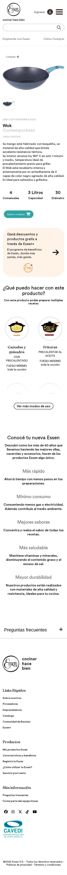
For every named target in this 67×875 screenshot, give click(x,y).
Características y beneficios (19, 755)
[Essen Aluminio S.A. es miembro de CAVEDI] (33, 829)
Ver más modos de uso (33, 406)
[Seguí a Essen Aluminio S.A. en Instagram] (13, 812)
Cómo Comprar (54, 39)
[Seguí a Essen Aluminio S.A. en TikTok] (28, 812)
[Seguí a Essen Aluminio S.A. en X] (21, 812)
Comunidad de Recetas (16, 722)
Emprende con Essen (16, 39)
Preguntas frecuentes (15, 795)
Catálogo (8, 716)
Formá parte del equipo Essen (20, 801)
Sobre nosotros (12, 698)
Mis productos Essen (15, 750)
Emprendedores (12, 710)
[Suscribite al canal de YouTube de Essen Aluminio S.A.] (36, 812)
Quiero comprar (16, 214)
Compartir (11, 57)
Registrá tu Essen (13, 761)
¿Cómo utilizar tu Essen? (17, 767)
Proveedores (10, 704)
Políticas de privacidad (19, 865)
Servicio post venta (14, 773)
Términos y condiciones (47, 865)
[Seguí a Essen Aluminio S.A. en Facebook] (6, 812)
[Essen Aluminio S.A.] (14, 12)
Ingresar (40, 12)
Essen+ (7, 727)
